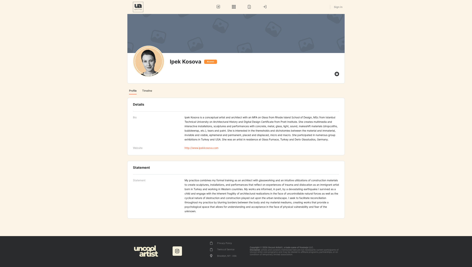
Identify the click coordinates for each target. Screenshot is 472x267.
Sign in (338, 6)
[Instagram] (177, 251)
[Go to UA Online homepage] (138, 6)
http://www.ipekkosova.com (201, 147)
